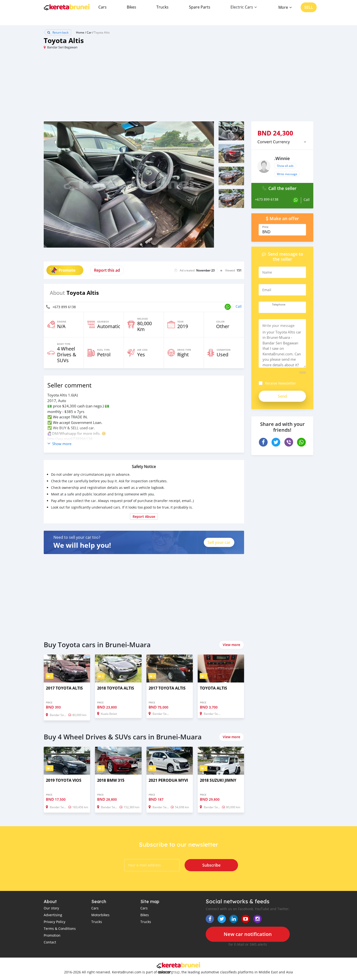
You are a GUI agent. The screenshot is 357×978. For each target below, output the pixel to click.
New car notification (248, 934)
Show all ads (285, 166)
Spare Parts (199, 7)
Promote (67, 270)
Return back (60, 32)
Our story (51, 908)
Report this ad (107, 270)
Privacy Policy (54, 921)
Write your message (278, 325)
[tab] (282, 142)
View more (231, 644)
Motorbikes (100, 915)
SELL (308, 7)
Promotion (52, 935)
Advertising (53, 915)
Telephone (278, 304)
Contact (50, 942)
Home (80, 32)
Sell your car (219, 542)
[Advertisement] (111, 87)
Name (267, 272)
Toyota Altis (102, 32)
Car (89, 32)
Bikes (131, 7)
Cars (102, 7)
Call (239, 306)
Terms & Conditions (60, 928)
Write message (287, 174)
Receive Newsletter (280, 383)
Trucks (162, 7)
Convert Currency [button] (273, 141)
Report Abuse (144, 516)
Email (266, 289)
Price (265, 227)
